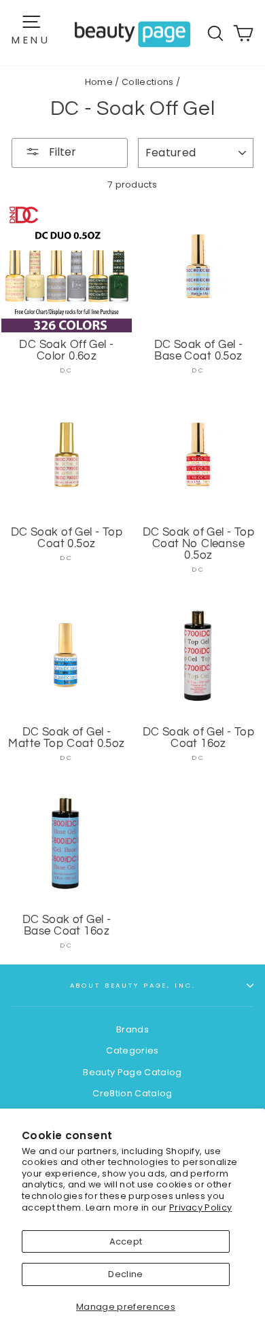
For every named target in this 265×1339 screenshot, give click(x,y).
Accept (126, 1241)
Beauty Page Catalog (132, 1072)
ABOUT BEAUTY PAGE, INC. (133, 985)
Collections (148, 82)
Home (99, 82)
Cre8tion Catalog (132, 1093)
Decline (125, 1274)
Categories (132, 1050)
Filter (61, 152)
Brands (132, 1029)
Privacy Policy (200, 1207)
